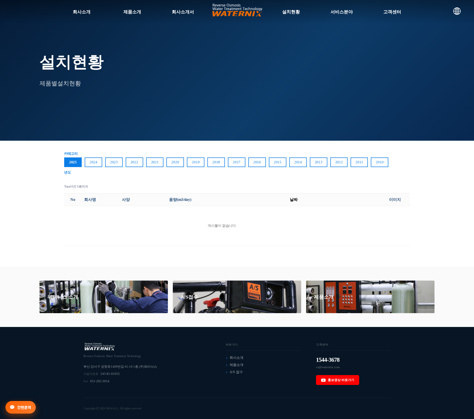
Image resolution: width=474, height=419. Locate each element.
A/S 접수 (236, 372)
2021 (155, 162)
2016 (257, 162)
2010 (379, 162)
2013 (318, 162)
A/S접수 (189, 297)
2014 (298, 162)
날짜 (293, 199)
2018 (216, 162)
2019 (195, 162)
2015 (277, 162)
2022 (134, 162)
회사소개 (236, 358)
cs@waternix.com (328, 367)
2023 (114, 162)
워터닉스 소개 (62, 297)
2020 (175, 162)
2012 (339, 162)
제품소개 (324, 297)
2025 (73, 162)
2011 (359, 162)
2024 (93, 162)
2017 (236, 162)
